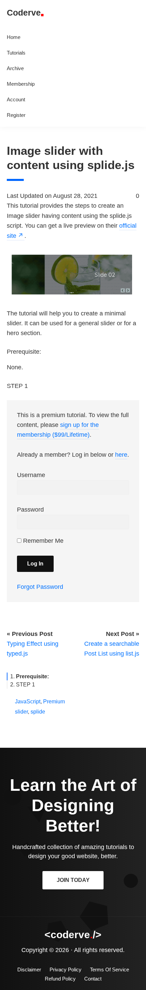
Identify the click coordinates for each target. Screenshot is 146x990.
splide (38, 712)
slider (21, 712)
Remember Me (42, 540)
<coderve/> (73, 934)
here (121, 454)
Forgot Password (40, 586)
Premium (54, 701)
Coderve (24, 12)
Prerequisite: (32, 676)
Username (31, 475)
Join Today (73, 880)
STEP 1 (25, 684)
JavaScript (27, 701)
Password (30, 509)
